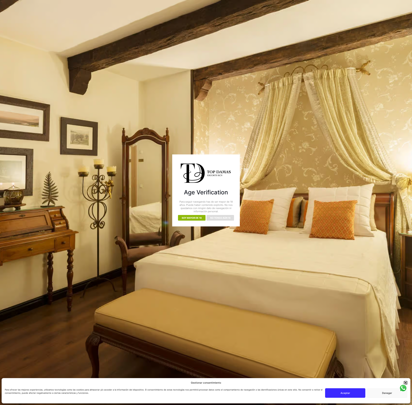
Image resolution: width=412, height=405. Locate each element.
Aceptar (345, 393)
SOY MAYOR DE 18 (192, 217)
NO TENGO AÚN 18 (220, 217)
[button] (405, 382)
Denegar (387, 393)
